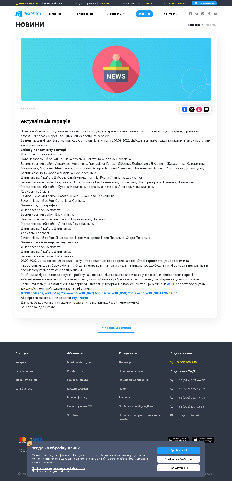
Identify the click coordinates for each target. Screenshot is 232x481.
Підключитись (204, 3)
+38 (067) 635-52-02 (95, 293)
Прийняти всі (178, 450)
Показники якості (131, 371)
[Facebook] (184, 109)
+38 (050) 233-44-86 (128, 293)
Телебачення (84, 13)
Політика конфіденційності (138, 406)
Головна (194, 24)
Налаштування (178, 467)
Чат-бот (72, 415)
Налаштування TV (79, 406)
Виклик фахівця (77, 397)
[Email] (206, 109)
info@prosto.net (187, 415)
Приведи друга (77, 380)
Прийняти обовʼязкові (178, 459)
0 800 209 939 (175, 3)
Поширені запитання (133, 380)
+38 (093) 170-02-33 (161, 293)
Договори (125, 362)
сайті (171, 284)
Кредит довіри (77, 388)
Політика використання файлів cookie (140, 417)
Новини (144, 13)
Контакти (170, 13)
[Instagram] (199, 109)
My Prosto (80, 298)
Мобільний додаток (81, 362)
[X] (192, 109)
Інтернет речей (26, 380)
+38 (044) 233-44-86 (61, 293)
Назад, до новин (117, 327)
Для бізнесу (23, 388)
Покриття (125, 388)
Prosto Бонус (76, 371)
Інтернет (55, 13)
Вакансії (124, 397)
